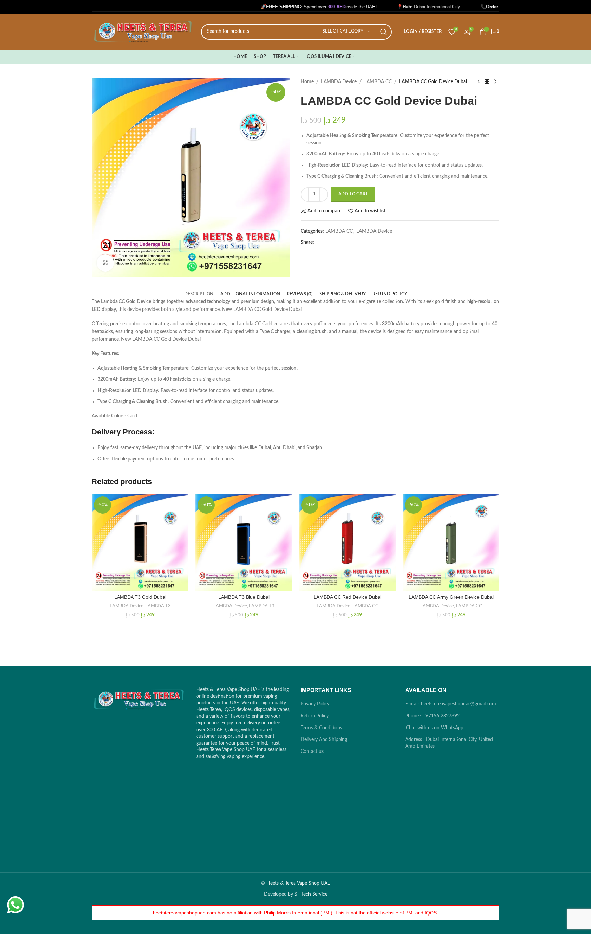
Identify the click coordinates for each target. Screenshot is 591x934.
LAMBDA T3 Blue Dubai (244, 597)
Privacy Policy (315, 704)
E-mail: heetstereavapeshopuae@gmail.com (450, 704)
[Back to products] (487, 82)
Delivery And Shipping (324, 739)
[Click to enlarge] (105, 263)
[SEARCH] (384, 32)
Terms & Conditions (321, 727)
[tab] (198, 294)
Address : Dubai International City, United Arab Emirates (449, 743)
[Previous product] (479, 82)
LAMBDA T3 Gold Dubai (140, 597)
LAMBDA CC (378, 81)
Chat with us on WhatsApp (434, 727)
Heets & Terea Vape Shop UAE (298, 883)
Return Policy (315, 716)
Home (307, 81)
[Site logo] (143, 31)
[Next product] (495, 82)
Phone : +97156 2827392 (432, 716)
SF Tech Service (310, 894)
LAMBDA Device (339, 81)
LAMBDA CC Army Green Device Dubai (451, 597)
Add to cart (353, 194)
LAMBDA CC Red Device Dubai (347, 597)
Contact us (312, 751)
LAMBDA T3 (158, 606)
